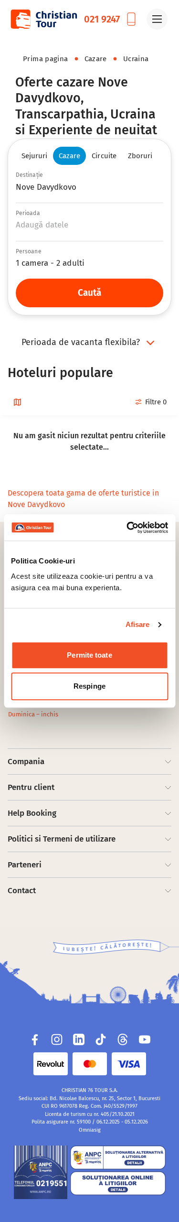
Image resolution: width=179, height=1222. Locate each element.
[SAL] (118, 1157)
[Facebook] (35, 1039)
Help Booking (32, 813)
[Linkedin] (79, 1039)
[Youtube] (145, 1039)
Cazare (95, 58)
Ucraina (136, 58)
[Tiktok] (101, 1039)
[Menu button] (157, 19)
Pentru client (31, 787)
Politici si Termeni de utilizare (62, 839)
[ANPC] (40, 1172)
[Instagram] (57, 1039)
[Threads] (123, 1039)
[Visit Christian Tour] (43, 19)
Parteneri (25, 865)
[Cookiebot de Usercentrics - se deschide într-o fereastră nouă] (127, 527)
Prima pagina (45, 58)
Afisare (138, 624)
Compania (26, 761)
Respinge (89, 686)
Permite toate (89, 655)
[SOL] (118, 1183)
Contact (22, 891)
